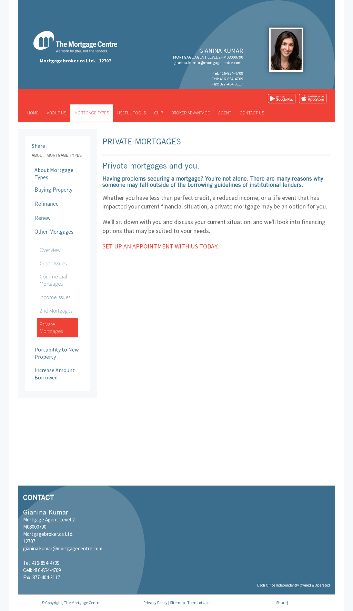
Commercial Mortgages (53, 280)
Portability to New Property (56, 353)
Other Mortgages (53, 231)
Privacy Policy (155, 602)
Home (33, 113)
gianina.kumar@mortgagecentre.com (207, 62)
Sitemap (177, 602)
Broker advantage (190, 113)
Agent (224, 113)
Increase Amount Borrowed (54, 374)
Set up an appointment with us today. (160, 246)
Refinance (46, 203)
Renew (42, 217)
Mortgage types (91, 113)
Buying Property (53, 189)
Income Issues (55, 297)
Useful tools (131, 113)
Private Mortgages (51, 327)
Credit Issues (53, 263)
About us (56, 113)
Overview (50, 249)
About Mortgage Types (53, 173)
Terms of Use (198, 602)
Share (38, 145)
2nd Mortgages (56, 310)
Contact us (252, 113)
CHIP (158, 113)
